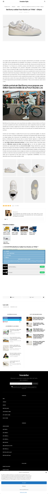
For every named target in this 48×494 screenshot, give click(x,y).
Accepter (24, 482)
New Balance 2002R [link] (7, 452)
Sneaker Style (24, 1)
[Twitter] (7, 219)
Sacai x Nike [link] (5, 418)
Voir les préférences (24, 489)
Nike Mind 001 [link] (5, 448)
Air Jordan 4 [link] (5, 439)
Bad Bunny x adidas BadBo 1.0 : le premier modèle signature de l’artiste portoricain (15, 346)
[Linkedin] (5, 219)
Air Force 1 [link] (5, 429)
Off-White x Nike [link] (6, 414)
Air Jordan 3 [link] (5, 435)
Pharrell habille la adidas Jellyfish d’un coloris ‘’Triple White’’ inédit (38, 324)
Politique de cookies (23, 492)
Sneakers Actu (7, 6)
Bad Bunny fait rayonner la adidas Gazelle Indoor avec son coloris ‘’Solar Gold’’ (39, 318)
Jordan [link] (4, 401)
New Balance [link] (6, 408)
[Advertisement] (24, 51)
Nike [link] (4, 398)
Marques (13, 6)
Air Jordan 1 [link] (5, 432)
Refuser (24, 486)
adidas (18, 6)
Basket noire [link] (6, 469)
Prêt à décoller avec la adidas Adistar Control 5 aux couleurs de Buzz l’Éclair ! (15, 330)
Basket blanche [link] (6, 466)
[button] (46, 472)
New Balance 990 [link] (7, 455)
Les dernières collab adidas (12, 326)
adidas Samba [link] (6, 426)
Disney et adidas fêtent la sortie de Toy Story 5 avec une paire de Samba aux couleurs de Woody (15, 338)
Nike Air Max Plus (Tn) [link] (7, 445)
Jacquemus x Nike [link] (7, 411)
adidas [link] (4, 405)
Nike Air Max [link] (5, 442)
